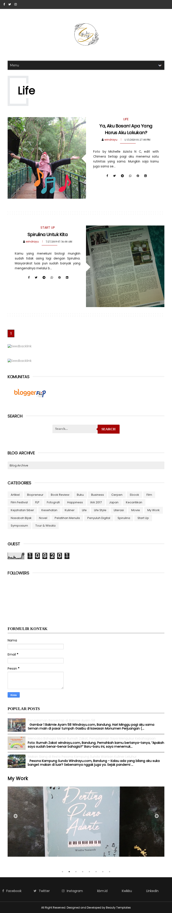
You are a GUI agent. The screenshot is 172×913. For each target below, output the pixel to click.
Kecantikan (134, 502)
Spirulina (124, 518)
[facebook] (4, 4)
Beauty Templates (118, 907)
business (97, 495)
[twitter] (9, 4)
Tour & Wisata (45, 525)
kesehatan (49, 510)
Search (108, 429)
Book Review (60, 495)
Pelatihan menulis (67, 518)
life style (100, 510)
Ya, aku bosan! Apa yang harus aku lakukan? (125, 129)
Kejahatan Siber (22, 510)
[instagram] (15, 4)
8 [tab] (109, 871)
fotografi (53, 502)
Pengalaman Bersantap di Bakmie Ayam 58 (61, 720)
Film (149, 495)
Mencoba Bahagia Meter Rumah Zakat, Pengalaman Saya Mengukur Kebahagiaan (92, 738)
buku (80, 495)
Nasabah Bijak (21, 518)
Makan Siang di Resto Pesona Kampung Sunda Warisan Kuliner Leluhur (82, 756)
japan (113, 502)
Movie (135, 510)
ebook (134, 495)
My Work (153, 510)
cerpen (117, 495)
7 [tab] (103, 871)
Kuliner (70, 510)
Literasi (119, 510)
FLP (37, 502)
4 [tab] (82, 871)
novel (43, 518)
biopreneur (35, 495)
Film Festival (19, 502)
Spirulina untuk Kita (48, 234)
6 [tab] (96, 871)
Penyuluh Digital (98, 518)
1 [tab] (62, 871)
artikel (15, 495)
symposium (19, 525)
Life (84, 510)
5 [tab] (89, 871)
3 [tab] (76, 871)
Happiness (75, 502)
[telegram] (122, 175)
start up (143, 518)
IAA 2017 (96, 502)
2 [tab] (69, 871)
